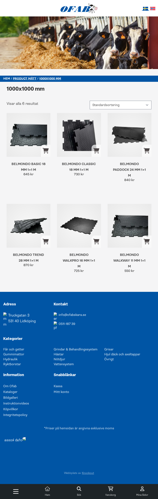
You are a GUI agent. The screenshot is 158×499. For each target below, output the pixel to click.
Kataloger (10, 392)
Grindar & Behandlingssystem (76, 349)
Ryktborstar (12, 364)
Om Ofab (10, 386)
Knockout (88, 473)
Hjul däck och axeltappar (122, 354)
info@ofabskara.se (72, 315)
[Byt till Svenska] (145, 8)
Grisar (109, 349)
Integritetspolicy (15, 415)
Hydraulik (10, 359)
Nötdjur (59, 359)
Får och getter (13, 349)
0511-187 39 (67, 324)
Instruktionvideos (16, 403)
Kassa (58, 386)
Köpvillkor (10, 409)
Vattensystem (64, 364)
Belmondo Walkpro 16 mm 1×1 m (79, 260)
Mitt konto (61, 392)
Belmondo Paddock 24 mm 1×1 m (129, 170)
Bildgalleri (10, 398)
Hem (6, 78)
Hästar (59, 354)
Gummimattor (13, 354)
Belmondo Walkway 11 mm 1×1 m (129, 260)
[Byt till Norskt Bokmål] (152, 8)
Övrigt (109, 359)
